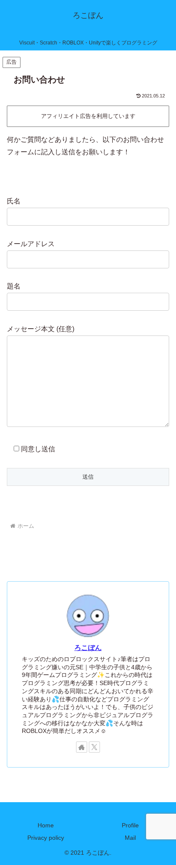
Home (46, 825)
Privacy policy (45, 837)
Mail (130, 837)
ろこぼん (88, 647)
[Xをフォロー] (94, 747)
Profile (130, 825)
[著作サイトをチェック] (81, 747)
